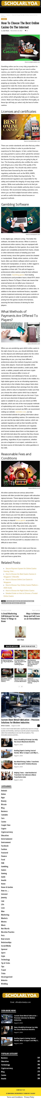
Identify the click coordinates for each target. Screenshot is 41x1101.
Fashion (4, 849)
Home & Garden (7, 887)
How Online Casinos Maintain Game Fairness (6, 680)
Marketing (5, 914)
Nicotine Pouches (7, 932)
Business (4, 811)
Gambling (16, 601)
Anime (3, 794)
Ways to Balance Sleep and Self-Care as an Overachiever (32, 616)
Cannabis (4, 814)
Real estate (5, 939)
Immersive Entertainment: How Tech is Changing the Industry (33, 681)
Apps (3, 797)
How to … (5, 890)
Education (5, 835)
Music (3, 925)
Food (3, 859)
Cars (2, 818)
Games (3, 870)
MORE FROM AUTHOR (28, 646)
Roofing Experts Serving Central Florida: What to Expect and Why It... (26, 751)
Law (2, 901)
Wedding (4, 983)
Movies (4, 921)
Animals (4, 790)
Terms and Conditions (15, 1097)
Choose (9, 601)
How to (23, 601)
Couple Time (5, 825)
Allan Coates (5, 725)
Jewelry (4, 897)
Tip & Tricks (5, 963)
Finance (4, 856)
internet (30, 601)
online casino (6, 603)
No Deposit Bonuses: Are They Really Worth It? (7, 661)
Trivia (3, 973)
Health (3, 880)
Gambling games (18, 275)
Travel (3, 970)
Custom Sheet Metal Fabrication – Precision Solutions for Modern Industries (20, 721)
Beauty (3, 801)
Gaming (4, 873)
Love (3, 908)
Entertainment (6, 839)
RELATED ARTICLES (12, 646)
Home (2, 15)
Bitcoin (3, 804)
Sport (3, 952)
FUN (2, 863)
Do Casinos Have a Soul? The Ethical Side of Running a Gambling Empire (20, 662)
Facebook (4, 846)
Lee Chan (6, 30)
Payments (15, 603)
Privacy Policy (29, 1097)
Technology (5, 959)
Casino (8, 15)
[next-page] (22, 686)
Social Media (6, 946)
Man (2, 911)
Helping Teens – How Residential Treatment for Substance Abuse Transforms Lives (25, 775)
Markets (4, 918)
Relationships (6, 942)
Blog (3, 808)
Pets (3, 935)
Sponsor (4, 949)
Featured (4, 852)
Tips (2, 966)
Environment (6, 842)
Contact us (20, 1090)
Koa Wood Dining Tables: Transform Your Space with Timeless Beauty (26, 762)
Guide (3, 877)
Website (4, 980)
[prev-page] (19, 686)
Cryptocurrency (7, 832)
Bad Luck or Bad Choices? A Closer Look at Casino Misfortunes (20, 680)
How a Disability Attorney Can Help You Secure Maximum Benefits (26, 740)
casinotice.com (20, 412)
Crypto (3, 828)
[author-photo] (20, 631)
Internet (4, 894)
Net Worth (5, 928)
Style (3, 956)
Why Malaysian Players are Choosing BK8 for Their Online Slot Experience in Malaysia (33, 663)
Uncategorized (6, 977)
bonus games (21, 520)
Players (22, 603)
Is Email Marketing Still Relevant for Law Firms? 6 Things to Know (10, 617)
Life (2, 904)
